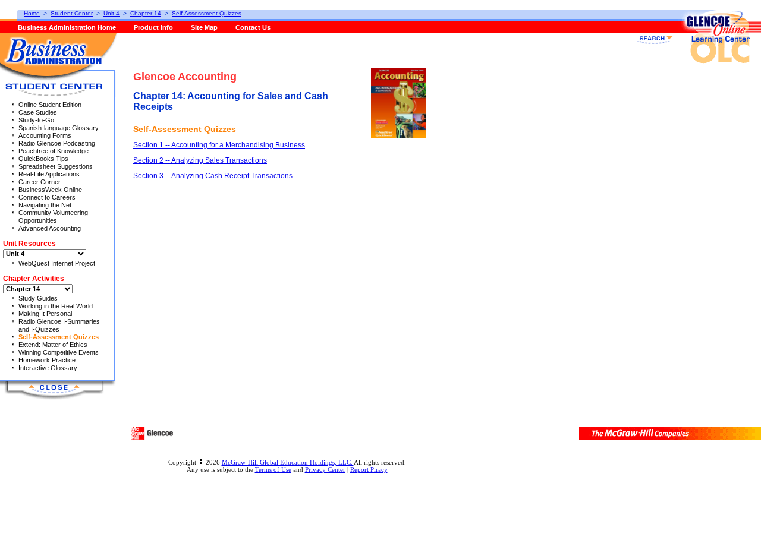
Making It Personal (45, 313)
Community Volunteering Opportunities (53, 216)
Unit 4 (111, 13)
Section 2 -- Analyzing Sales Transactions (200, 160)
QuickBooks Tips (43, 158)
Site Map (204, 27)
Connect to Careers (47, 197)
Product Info (153, 27)
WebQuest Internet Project (56, 263)
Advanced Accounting (49, 228)
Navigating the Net (44, 205)
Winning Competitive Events (58, 352)
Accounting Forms (44, 135)
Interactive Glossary (47, 367)
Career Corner (39, 181)
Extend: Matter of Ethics (52, 344)
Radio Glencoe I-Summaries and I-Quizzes (59, 325)
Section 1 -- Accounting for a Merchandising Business (219, 145)
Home (32, 13)
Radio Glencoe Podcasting (56, 143)
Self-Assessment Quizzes (58, 336)
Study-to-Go (36, 120)
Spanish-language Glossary (58, 127)
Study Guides (38, 298)
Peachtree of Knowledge (53, 150)
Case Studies (37, 112)
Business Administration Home (67, 27)
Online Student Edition (49, 104)
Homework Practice (47, 360)
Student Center (72, 13)
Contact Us (253, 27)
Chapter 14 (145, 13)
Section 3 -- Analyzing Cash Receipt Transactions (213, 176)
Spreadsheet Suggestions (55, 166)
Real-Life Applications (49, 174)
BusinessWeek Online (50, 189)
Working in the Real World (55, 306)
